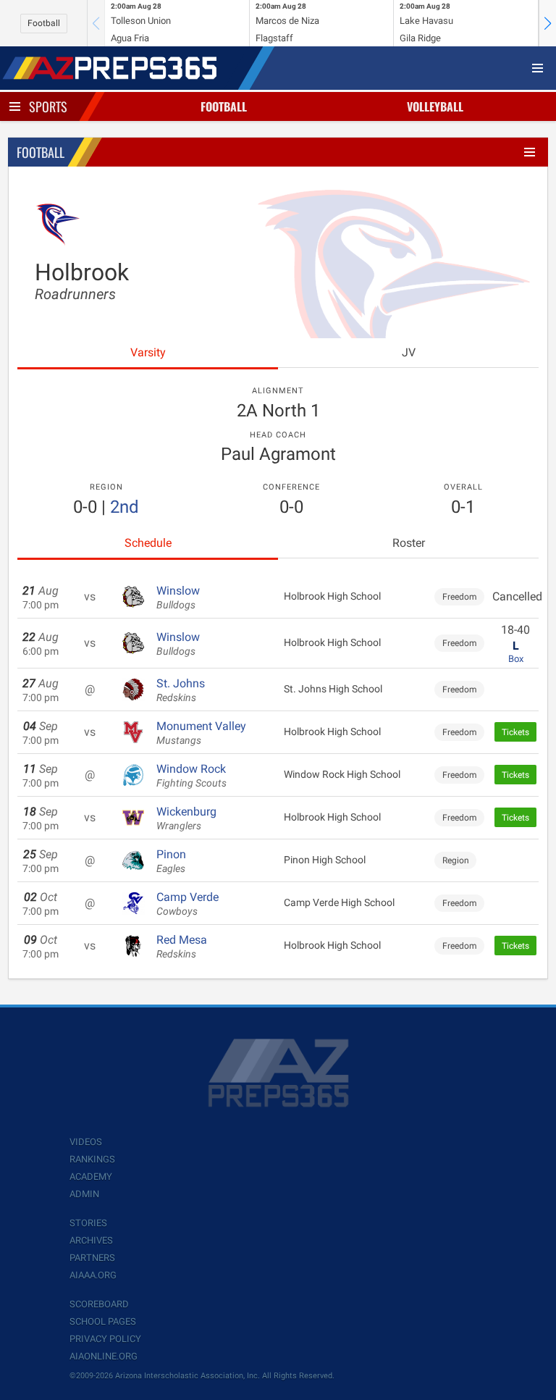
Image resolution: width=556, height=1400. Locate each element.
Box (515, 658)
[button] (547, 23)
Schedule (148, 543)
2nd (124, 507)
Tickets (515, 732)
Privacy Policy (105, 1338)
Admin (84, 1194)
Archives (91, 1240)
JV (409, 352)
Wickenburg (186, 818)
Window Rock (191, 775)
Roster (408, 543)
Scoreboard (99, 1304)
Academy (91, 1176)
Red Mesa (181, 946)
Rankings (92, 1159)
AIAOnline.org (104, 1356)
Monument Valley (201, 733)
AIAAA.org (93, 1275)
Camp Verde (187, 904)
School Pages (103, 1321)
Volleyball (435, 106)
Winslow (178, 597)
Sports (48, 106)
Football (44, 23)
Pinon (171, 861)
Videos (86, 1141)
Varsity (148, 352)
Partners (92, 1257)
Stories (88, 1222)
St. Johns (180, 690)
